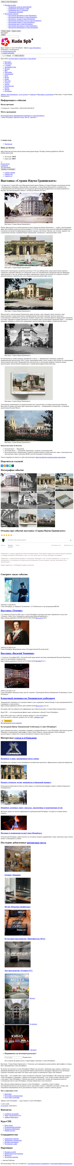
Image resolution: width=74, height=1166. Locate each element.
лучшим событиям (8, 53)
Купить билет (5, 164)
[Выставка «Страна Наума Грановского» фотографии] (10, 490)
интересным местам (9, 51)
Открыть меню (6, 31)
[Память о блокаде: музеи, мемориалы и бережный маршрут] (14, 778)
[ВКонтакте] (2, 466)
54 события (33, 1024)
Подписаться (27, 1057)
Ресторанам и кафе (11, 1144)
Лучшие (10, 545)
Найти (3, 34)
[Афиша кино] (17, 1050)
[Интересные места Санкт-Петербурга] (17, 998)
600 (38, 661)
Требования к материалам (13, 1140)
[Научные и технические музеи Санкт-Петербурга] (14, 829)
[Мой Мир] (7, 466)
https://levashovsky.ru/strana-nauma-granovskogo (51, 457)
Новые (3, 545)
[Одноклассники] (4, 466)
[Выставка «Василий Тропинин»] (37, 632)
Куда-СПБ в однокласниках (14, 1096)
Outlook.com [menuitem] (9, 174)
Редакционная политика (13, 1127)
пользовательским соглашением (38, 1163)
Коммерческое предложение (14, 1153)
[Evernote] (10, 466)
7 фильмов (32, 1050)
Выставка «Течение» (12, 610)
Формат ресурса (10, 1130)
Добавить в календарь (8, 169)
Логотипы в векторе (11, 1157)
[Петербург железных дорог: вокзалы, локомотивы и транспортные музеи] (14, 804)
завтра (16, 58)
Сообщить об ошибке (12, 1114)
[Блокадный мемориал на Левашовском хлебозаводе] (37, 676)
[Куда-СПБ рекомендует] (17, 1024)
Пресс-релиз (9, 1125)
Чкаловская (8, 144)
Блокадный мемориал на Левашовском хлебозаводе (28, 698)
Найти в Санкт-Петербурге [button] (9, 1)
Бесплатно (39, 618)
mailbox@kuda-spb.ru (11, 1117)
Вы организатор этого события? (11, 723)
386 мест (32, 998)
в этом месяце (31, 58)
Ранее (17, 545)
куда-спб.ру (4, 1105)
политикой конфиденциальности (61, 1163)
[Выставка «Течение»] (37, 590)
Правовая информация (12, 1129)
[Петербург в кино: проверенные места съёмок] (14, 755)
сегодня (11, 58)
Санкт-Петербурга (35, 48)
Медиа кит (8, 1155)
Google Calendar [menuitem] (10, 172)
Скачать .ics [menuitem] (8, 176)
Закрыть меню (16, 31)
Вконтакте (8, 1094)
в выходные (22, 58)
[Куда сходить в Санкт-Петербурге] (22, 46)
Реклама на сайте (10, 1152)
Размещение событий (12, 1138)
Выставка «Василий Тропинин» (17, 653)
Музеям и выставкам (11, 1142)
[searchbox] (37, 35)
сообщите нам (38, 717)
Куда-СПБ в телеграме (12, 1097)
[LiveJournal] (13, 466)
